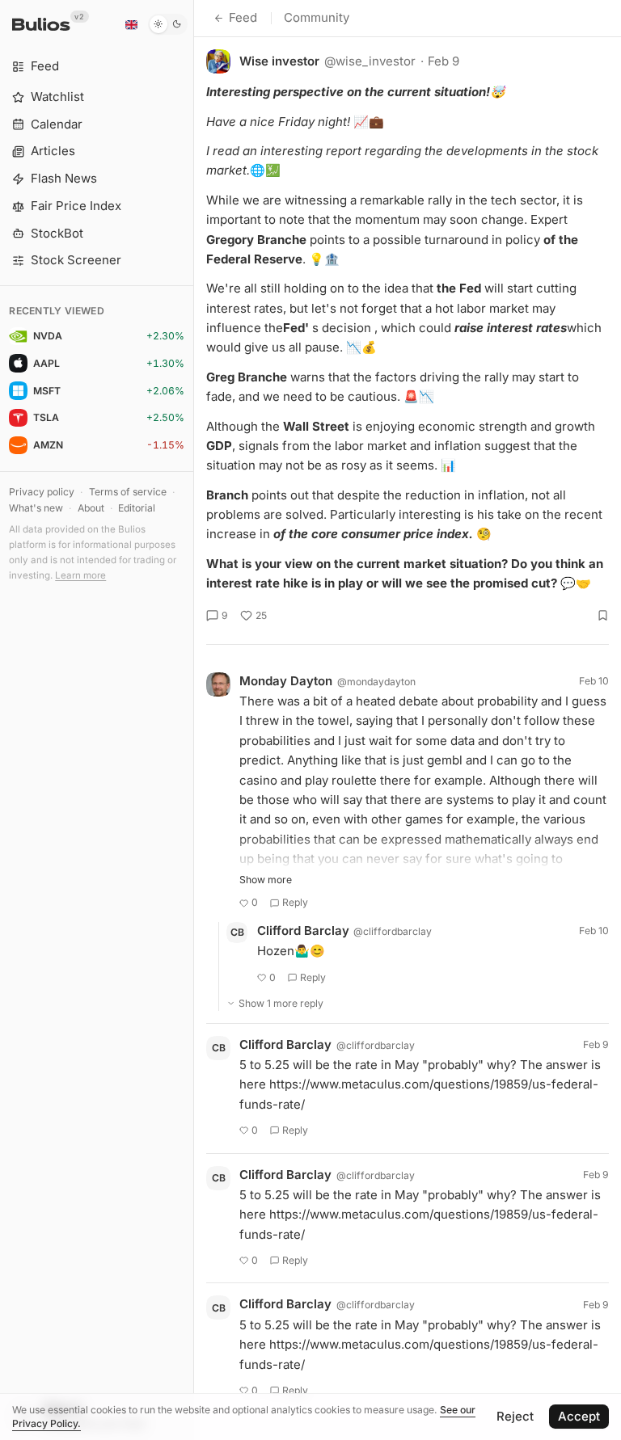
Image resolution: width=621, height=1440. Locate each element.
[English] (131, 24)
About (91, 508)
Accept (579, 1416)
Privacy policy (41, 492)
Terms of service (128, 492)
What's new (36, 508)
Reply (295, 902)
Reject (515, 1416)
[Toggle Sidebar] (194, 720)
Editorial (136, 508)
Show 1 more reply (281, 1003)
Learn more (80, 575)
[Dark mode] (168, 24)
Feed (243, 17)
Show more (265, 880)
